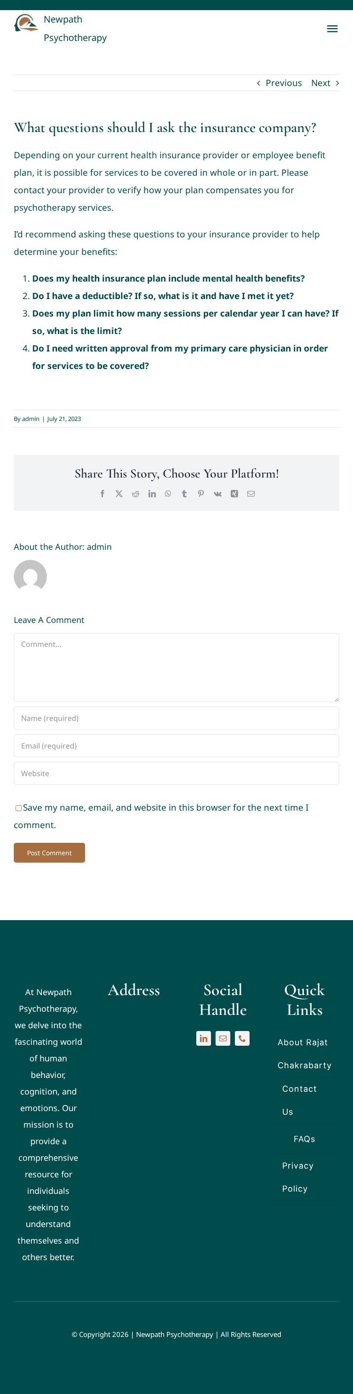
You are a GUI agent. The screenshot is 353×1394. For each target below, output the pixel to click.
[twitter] (321, 6)
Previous (284, 83)
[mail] (223, 1038)
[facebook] (306, 6)
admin (31, 419)
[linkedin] (203, 1038)
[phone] (242, 1038)
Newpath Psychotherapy (174, 1334)
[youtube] (336, 6)
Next (320, 83)
